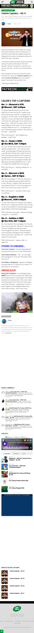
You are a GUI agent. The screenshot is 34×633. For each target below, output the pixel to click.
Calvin (9, 24)
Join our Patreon (9, 621)
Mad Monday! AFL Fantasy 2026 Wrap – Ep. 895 (17, 425)
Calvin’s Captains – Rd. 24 (17, 571)
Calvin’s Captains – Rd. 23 (17, 578)
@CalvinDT (9, 333)
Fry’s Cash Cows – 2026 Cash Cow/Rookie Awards (16, 392)
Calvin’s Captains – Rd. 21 (17, 593)
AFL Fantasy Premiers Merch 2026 (18, 480)
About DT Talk (25, 621)
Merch (32, 621)
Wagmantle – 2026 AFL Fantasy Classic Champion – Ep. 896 (20, 459)
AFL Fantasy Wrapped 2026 (16, 488)
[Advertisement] (13, 362)
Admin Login (18, 623)
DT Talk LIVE (17, 621)
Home (1, 621)
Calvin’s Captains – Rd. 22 (17, 586)
